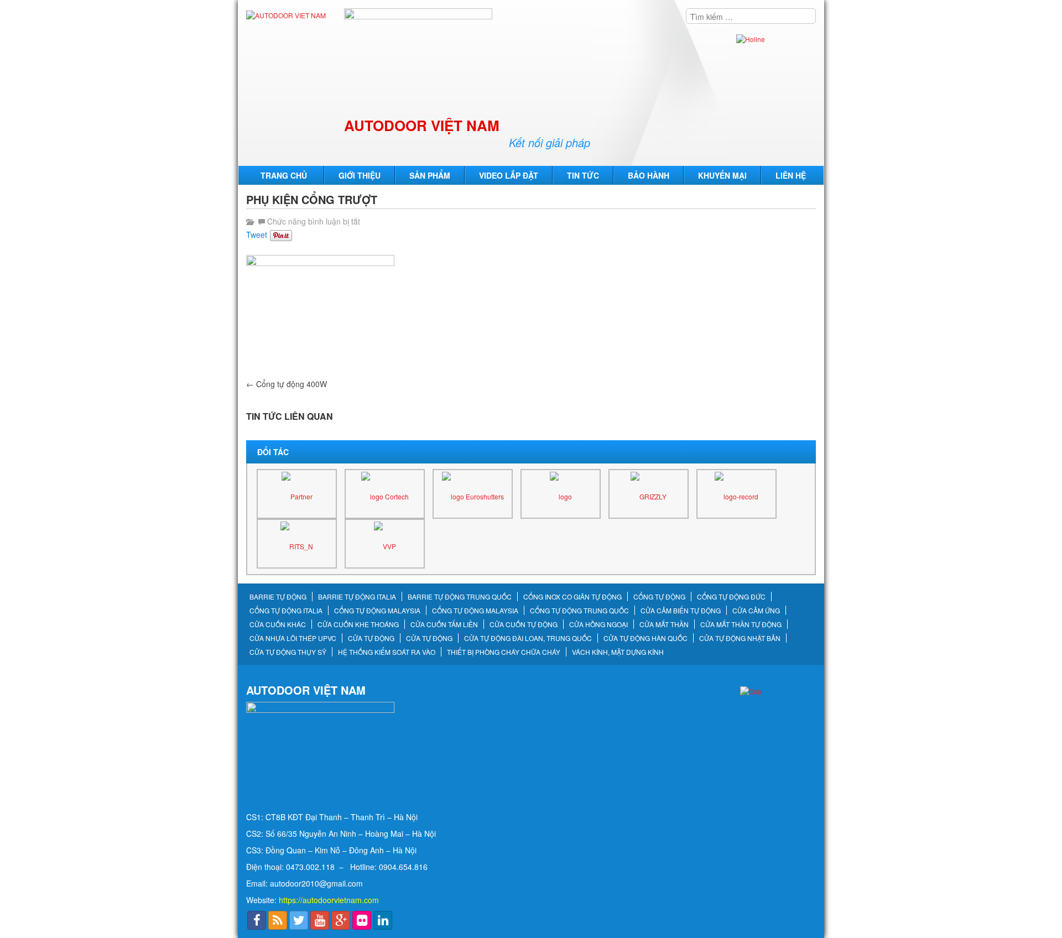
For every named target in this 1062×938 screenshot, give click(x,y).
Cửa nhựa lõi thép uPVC (292, 638)
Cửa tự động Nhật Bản (739, 638)
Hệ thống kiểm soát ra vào (386, 652)
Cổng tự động (659, 596)
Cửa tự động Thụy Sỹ (287, 652)
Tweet (256, 234)
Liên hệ (790, 175)
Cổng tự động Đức (731, 596)
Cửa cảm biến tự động (681, 610)
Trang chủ (284, 175)
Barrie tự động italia (357, 596)
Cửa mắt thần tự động (741, 624)
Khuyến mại (722, 175)
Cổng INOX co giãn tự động (572, 596)
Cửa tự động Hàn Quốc (645, 638)
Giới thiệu (360, 175)
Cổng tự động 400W (286, 383)
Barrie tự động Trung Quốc (460, 596)
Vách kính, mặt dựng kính (618, 652)
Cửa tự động (371, 638)
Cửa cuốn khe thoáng (358, 624)
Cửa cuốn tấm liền (444, 624)
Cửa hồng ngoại (598, 624)
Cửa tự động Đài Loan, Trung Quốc (528, 638)
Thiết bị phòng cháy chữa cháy (503, 652)
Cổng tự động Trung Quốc (579, 610)
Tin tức (583, 175)
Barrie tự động (277, 596)
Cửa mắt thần (664, 624)
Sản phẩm (429, 175)
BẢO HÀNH (648, 175)
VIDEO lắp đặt (508, 175)
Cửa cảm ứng (756, 610)
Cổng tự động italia (285, 610)
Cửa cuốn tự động (524, 624)
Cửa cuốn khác (277, 624)
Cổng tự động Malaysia (377, 610)
